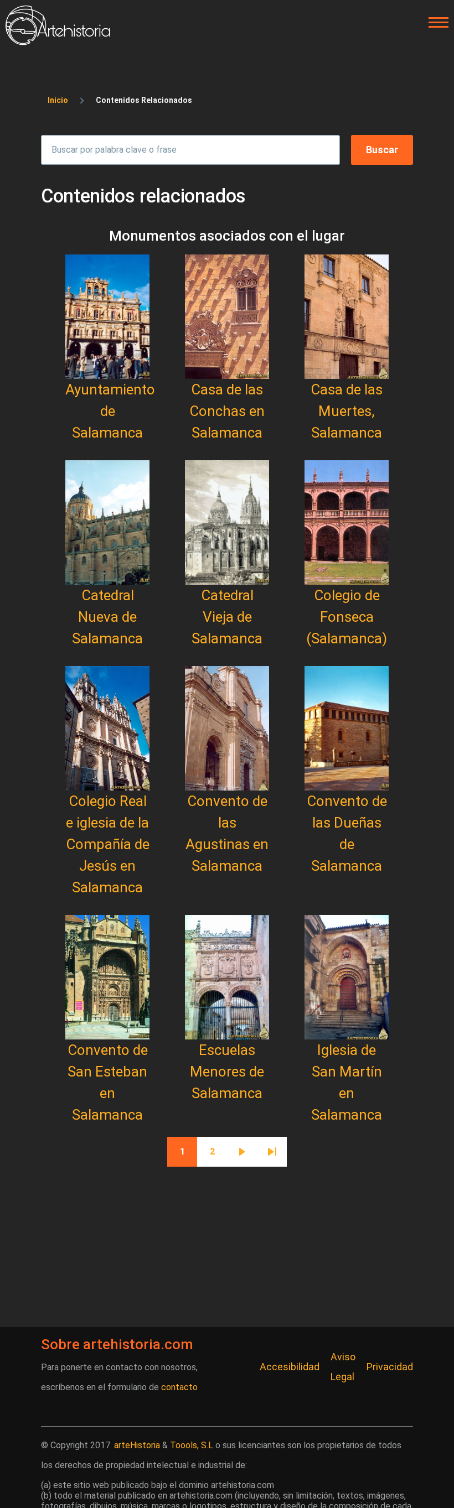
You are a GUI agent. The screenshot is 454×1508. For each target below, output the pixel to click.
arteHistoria (137, 1445)
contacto (179, 1387)
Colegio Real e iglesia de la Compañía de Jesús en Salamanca (107, 844)
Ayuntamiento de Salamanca (110, 411)
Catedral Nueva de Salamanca (107, 617)
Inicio (58, 100)
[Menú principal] (435, 23)
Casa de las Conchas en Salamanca (227, 411)
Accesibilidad (289, 1366)
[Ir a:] (107, 316)
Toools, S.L (191, 1445)
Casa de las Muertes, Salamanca (347, 411)
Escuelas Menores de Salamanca (227, 1071)
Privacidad (390, 1366)
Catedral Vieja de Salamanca (227, 617)
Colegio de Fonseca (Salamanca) (346, 617)
